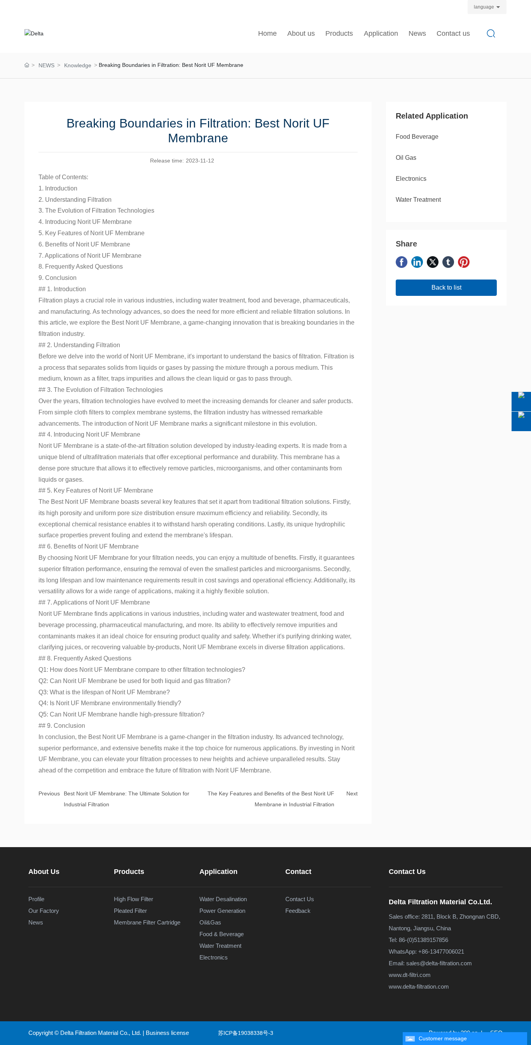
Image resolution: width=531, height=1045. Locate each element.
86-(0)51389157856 (423, 940)
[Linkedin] (417, 262)
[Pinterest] (464, 262)
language (484, 7)
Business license (167, 1032)
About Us (43, 871)
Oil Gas (406, 157)
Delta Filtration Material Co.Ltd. (440, 902)
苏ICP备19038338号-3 (245, 1033)
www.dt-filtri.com (410, 975)
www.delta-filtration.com (419, 986)
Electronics (411, 178)
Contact (298, 871)
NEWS (46, 65)
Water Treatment (418, 199)
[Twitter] (432, 262)
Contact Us (407, 871)
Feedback (298, 910)
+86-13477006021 (441, 951)
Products (129, 871)
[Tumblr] (448, 262)
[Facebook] (401, 262)
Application (218, 871)
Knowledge (77, 65)
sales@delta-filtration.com (439, 963)
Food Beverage (417, 136)
